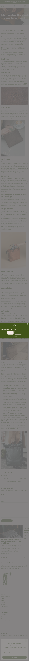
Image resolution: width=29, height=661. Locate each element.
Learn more (13, 329)
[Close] (27, 324)
